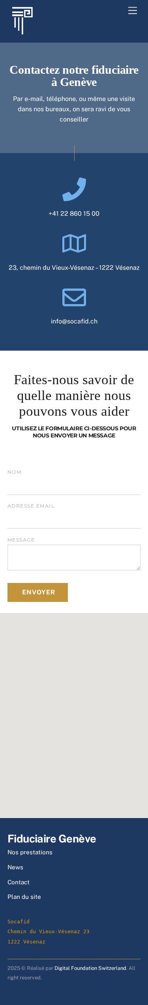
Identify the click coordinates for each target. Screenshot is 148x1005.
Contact (18, 882)
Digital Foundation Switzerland (90, 968)
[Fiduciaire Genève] (22, 31)
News (15, 867)
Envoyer (38, 592)
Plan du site (24, 896)
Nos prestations (29, 852)
